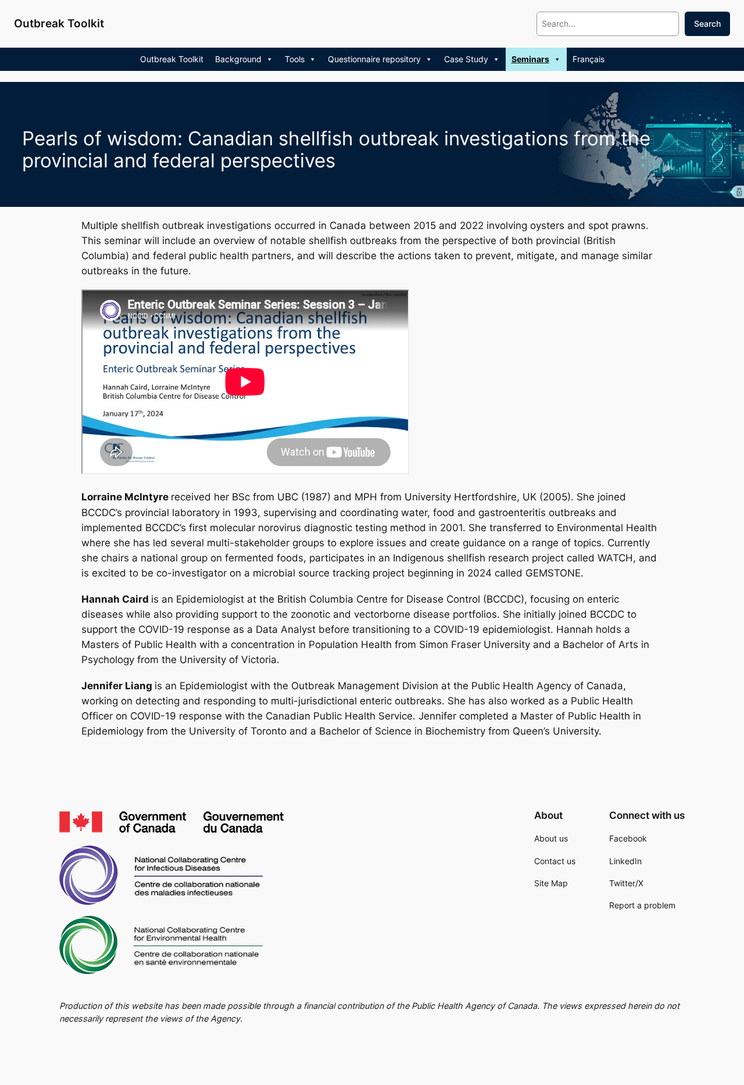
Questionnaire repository (374, 59)
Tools (295, 59)
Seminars (530, 59)
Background (238, 59)
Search (707, 23)
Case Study (466, 59)
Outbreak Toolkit (59, 23)
